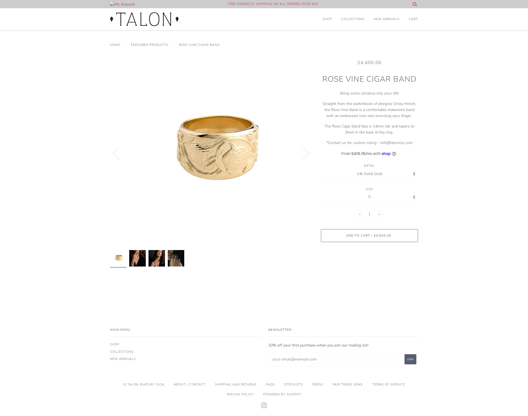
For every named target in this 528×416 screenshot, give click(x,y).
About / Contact (190, 384)
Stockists (293, 384)
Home (115, 45)
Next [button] (303, 153)
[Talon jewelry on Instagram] (264, 406)
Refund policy (240, 394)
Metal (369, 166)
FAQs (270, 384)
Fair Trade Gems (347, 384)
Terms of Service (388, 384)
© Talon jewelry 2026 (143, 384)
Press (317, 384)
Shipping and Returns (236, 384)
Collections (353, 19)
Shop (327, 19)
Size (369, 189)
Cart (413, 19)
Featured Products (149, 45)
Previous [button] (119, 153)
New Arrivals (387, 19)
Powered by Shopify (282, 394)
